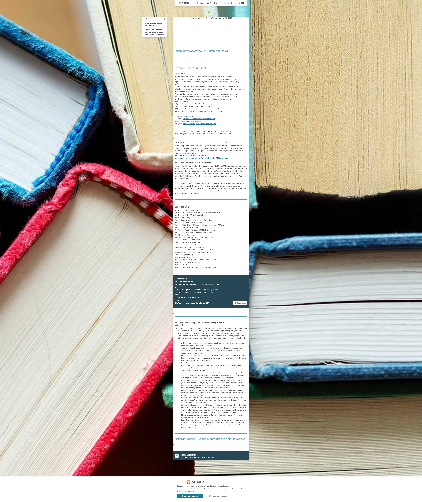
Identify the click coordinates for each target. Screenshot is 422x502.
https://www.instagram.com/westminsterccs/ (199, 124)
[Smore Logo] (184, 3)
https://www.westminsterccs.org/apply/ (209, 111)
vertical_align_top (164, 19)
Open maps (240, 303)
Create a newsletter (190, 496)
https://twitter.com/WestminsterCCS (189, 121)
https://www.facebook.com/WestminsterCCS (199, 119)
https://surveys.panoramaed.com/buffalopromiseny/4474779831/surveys (201, 158)
